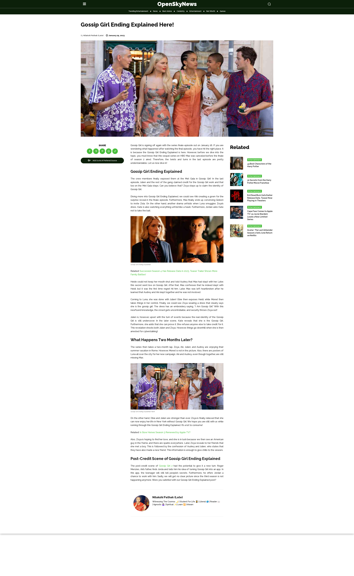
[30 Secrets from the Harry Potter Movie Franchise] (236, 179)
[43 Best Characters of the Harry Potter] (236, 163)
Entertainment (254, 160)
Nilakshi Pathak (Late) (93, 35)
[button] (252, 4)
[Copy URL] (115, 151)
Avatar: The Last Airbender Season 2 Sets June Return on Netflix (260, 233)
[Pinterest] (102, 151)
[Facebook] (89, 151)
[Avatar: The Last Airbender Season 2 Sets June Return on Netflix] (236, 230)
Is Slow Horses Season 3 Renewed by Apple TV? (165, 432)
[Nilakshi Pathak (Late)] (141, 503)
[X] (96, 151)
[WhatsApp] (108, 151)
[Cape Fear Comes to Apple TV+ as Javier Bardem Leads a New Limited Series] (236, 212)
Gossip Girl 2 (166, 466)
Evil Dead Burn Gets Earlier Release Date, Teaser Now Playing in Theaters (259, 198)
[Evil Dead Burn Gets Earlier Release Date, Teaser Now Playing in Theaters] (236, 196)
